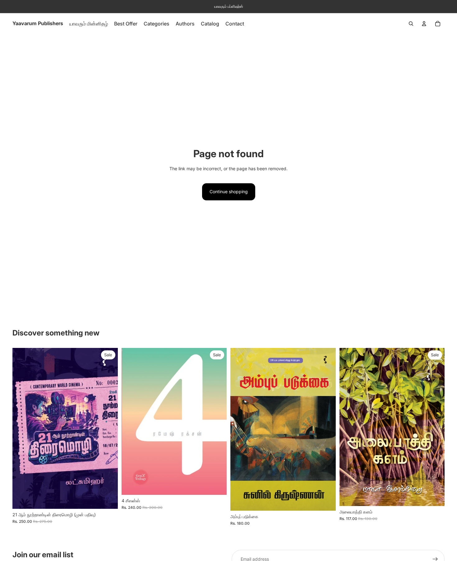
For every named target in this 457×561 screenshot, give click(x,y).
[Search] (411, 23)
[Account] (424, 23)
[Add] (108, 499)
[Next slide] (217, 421)
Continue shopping (229, 191)
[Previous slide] (131, 421)
